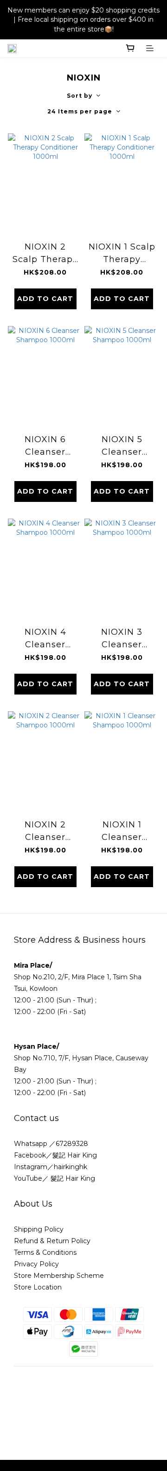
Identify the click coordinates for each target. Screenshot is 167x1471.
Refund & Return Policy (52, 1241)
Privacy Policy (36, 1264)
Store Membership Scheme (59, 1275)
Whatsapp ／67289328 (51, 1143)
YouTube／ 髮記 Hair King (54, 1178)
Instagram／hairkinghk (50, 1167)
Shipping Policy (39, 1229)
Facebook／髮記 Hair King (55, 1155)
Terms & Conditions (46, 1252)
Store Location (38, 1287)
